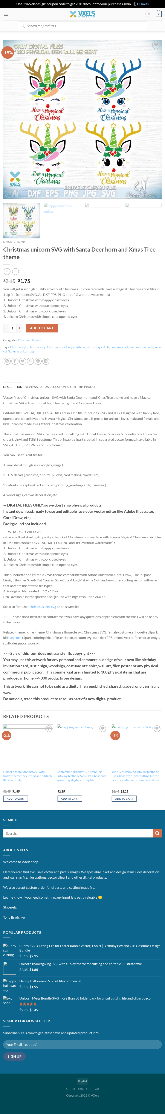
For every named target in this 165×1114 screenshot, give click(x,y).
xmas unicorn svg (23, 351)
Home (7, 242)
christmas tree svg (42, 606)
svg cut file (102, 347)
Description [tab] (12, 387)
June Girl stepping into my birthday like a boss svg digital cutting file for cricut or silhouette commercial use (135, 776)
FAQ (96, 1089)
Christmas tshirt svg (59, 347)
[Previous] (12, 119)
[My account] (148, 14)
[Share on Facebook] (14, 361)
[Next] (153, 119)
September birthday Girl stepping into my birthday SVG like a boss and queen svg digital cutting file (81, 776)
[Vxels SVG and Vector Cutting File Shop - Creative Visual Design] (82, 14)
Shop (21, 242)
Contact (84, 1089)
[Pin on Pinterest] (38, 361)
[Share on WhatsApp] (7, 361)
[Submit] (157, 833)
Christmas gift (19, 347)
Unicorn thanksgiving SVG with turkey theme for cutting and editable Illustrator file (28, 776)
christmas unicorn (84, 347)
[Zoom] (9, 193)
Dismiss (143, 4)
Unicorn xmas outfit (141, 347)
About (70, 1089)
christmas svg (37, 347)
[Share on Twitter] (22, 361)
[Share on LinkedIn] (45, 361)
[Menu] (5, 14)
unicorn (15, 637)
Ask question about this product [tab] (71, 387)
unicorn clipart (119, 347)
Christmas (24, 340)
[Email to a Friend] (30, 361)
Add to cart (42, 328)
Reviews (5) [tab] (33, 387)
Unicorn (36, 340)
